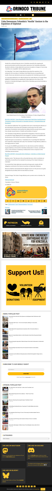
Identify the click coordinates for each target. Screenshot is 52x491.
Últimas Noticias (9, 179)
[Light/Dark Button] (21, 15)
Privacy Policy (37, 489)
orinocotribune (22, 190)
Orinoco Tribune (40, 463)
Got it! (43, 489)
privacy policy (28, 377)
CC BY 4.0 (42, 465)
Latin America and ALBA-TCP (23, 18)
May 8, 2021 (4, 26)
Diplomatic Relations (23, 204)
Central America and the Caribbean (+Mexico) (10, 18)
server (34, 455)
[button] (16, 15)
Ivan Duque (30, 204)
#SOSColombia (11, 204)
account (10, 456)
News (30, 18)
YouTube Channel (31, 15)
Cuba (17, 204)
